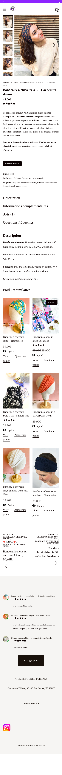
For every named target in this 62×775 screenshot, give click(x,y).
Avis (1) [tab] (9, 214)
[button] (54, 20)
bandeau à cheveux (28, 182)
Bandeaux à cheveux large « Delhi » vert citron (30, 615)
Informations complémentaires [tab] (25, 206)
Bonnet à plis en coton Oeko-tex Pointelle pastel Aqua (33, 596)
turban (24, 186)
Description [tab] (11, 198)
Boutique (14, 82)
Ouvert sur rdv (31, 703)
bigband (11, 186)
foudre (18, 186)
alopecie (16, 182)
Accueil (6, 82)
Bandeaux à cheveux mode (33, 178)
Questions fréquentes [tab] (18, 222)
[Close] (59, 2)
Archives (23, 82)
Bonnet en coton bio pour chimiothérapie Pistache (31, 638)
